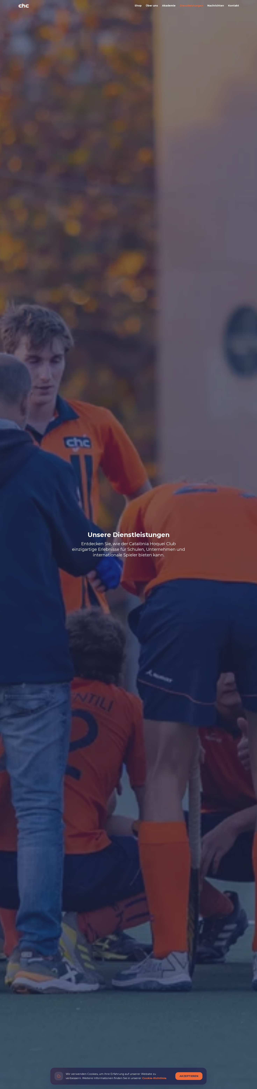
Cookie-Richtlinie (154, 1078)
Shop (138, 5)
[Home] (23, 5)
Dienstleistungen (191, 5)
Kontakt (233, 5)
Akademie (169, 5)
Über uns (152, 5)
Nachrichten (215, 5)
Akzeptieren (189, 1076)
